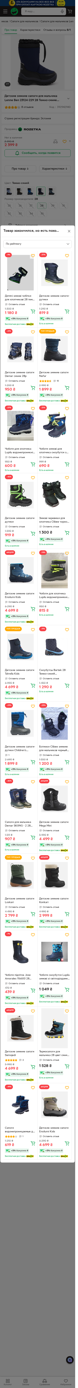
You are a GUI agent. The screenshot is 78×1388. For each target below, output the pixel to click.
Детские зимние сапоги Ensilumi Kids (19, 595)
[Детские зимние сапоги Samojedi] (20, 1028)
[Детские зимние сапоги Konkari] (54, 875)
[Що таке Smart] (30, 324)
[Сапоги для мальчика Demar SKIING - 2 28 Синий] (20, 799)
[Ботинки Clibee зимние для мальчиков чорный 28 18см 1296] (54, 723)
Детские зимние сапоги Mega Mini (54, 824)
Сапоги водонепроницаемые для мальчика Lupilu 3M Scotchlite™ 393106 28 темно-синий (20, 1130)
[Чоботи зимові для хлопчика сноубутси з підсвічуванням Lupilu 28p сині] (54, 426)
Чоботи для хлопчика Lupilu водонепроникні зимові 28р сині (19, 451)
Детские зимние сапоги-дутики (54, 298)
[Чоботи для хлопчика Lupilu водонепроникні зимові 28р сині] (20, 426)
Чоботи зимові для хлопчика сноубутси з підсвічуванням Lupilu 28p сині (52, 451)
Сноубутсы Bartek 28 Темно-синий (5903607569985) (52, 672)
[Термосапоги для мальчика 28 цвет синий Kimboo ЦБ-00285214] (54, 1028)
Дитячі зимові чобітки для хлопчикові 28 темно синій (20, 298)
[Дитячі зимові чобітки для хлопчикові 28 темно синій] (20, 273)
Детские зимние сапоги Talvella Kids (19, 672)
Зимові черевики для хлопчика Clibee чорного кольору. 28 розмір (54, 520)
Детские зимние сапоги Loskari (19, 901)
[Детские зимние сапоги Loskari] (20, 875)
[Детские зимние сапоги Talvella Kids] (20, 647)
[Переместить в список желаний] (33, 256)
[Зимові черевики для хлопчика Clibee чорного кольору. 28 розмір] (54, 495)
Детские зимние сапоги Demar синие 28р (19, 374)
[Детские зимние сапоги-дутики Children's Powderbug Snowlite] (20, 723)
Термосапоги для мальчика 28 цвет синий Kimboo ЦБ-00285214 (54, 1053)
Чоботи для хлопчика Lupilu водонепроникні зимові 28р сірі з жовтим (54, 595)
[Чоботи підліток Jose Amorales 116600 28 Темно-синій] (20, 952)
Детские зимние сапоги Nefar (54, 374)
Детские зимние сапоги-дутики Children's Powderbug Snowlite (20, 749)
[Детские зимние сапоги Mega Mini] (54, 799)
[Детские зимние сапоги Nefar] (54, 349)
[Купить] (33, 311)
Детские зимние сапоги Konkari (54, 901)
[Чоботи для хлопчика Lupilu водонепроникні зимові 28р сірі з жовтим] (54, 570)
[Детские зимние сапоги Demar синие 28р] (20, 349)
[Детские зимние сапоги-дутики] (54, 273)
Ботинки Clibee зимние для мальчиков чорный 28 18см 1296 (53, 749)
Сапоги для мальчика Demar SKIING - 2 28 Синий (18, 824)
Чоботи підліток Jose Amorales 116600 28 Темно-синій (18, 977)
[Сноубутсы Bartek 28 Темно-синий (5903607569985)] (54, 647)
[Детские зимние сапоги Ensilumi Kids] (20, 570)
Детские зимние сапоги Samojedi (19, 1053)
